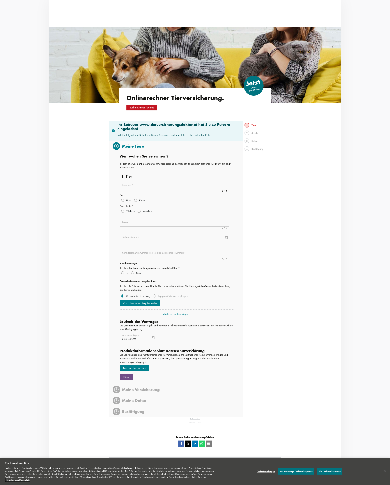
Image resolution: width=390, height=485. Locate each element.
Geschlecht (126, 206)
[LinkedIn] (195, 444)
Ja (127, 272)
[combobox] (174, 223)
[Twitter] (188, 444)
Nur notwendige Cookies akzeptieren (296, 471)
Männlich (147, 211)
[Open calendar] (226, 237)
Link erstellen (195, 419)
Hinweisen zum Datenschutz (18, 479)
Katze (142, 200)
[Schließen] (385, 471)
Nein (138, 272)
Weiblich (130, 211)
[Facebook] (181, 444)
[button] (141, 107)
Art (122, 195)
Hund (128, 200)
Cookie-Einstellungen (266, 471)
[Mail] (209, 444)
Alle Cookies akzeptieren (330, 471)
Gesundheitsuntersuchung (138, 295)
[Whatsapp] (202, 444)
